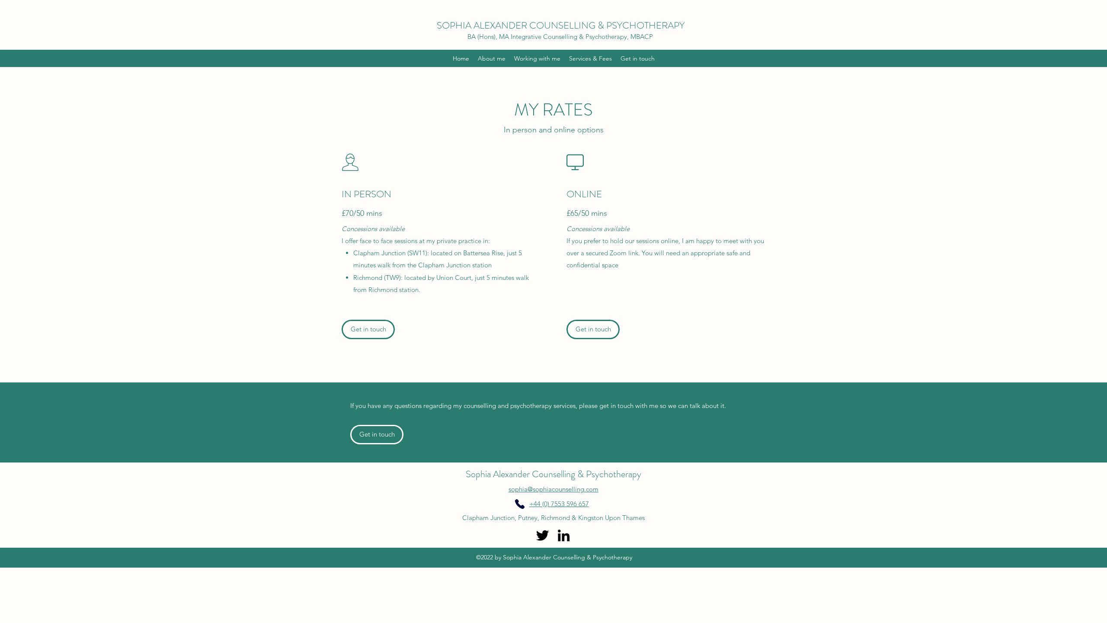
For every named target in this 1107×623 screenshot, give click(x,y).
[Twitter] (542, 535)
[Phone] (519, 504)
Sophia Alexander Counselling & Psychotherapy (553, 474)
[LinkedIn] (563, 535)
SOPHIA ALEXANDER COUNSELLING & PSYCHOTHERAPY (561, 25)
